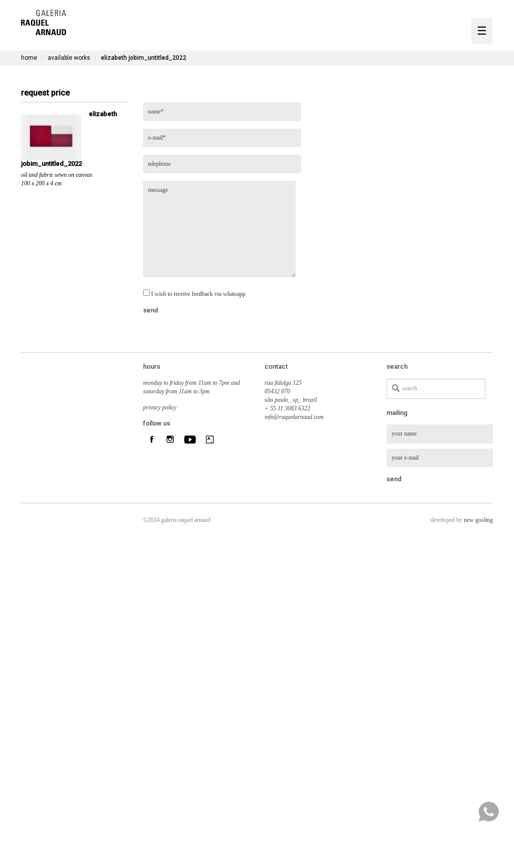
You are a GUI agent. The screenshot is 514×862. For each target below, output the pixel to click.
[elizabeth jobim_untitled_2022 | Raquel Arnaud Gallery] (43, 21)
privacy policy (159, 407)
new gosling (478, 519)
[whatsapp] (488, 812)
